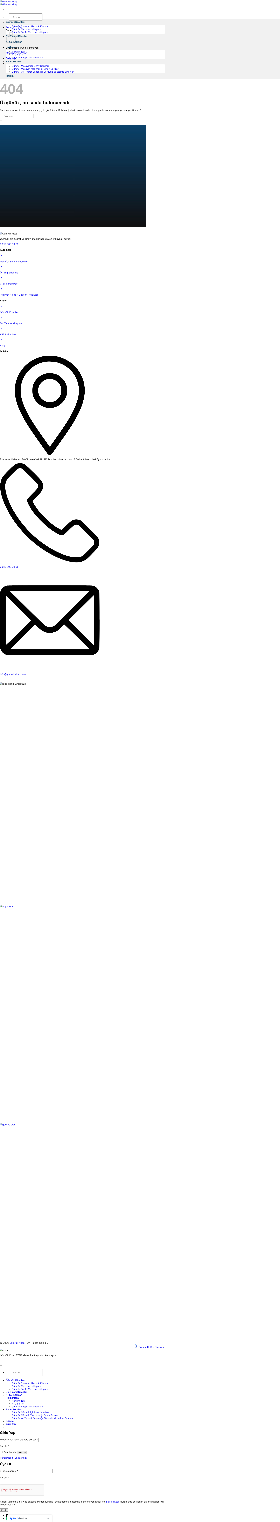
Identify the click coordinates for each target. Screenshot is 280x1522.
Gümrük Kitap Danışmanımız (27, 57)
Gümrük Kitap (17, 1342)
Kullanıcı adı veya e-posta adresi (19, 1439)
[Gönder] (1, 120)
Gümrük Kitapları (15, 22)
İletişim (10, 76)
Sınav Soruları (13, 61)
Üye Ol (4, 1510)
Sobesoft (143, 1347)
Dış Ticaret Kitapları (16, 36)
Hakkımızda (12, 47)
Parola (4, 1446)
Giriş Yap (22, 1452)
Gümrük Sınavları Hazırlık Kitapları (30, 26)
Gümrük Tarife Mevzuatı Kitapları (30, 32)
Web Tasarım (157, 1347)
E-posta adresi (9, 1470)
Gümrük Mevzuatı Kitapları (26, 29)
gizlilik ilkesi (112, 1501)
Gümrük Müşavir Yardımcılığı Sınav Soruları (35, 68)
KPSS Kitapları (14, 1395)
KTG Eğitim (18, 54)
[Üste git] (1, 1365)
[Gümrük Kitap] (9, 3)
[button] (11, 58)
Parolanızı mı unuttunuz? (13, 1457)
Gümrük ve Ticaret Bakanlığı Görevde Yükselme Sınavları (43, 71)
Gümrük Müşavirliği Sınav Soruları (30, 65)
